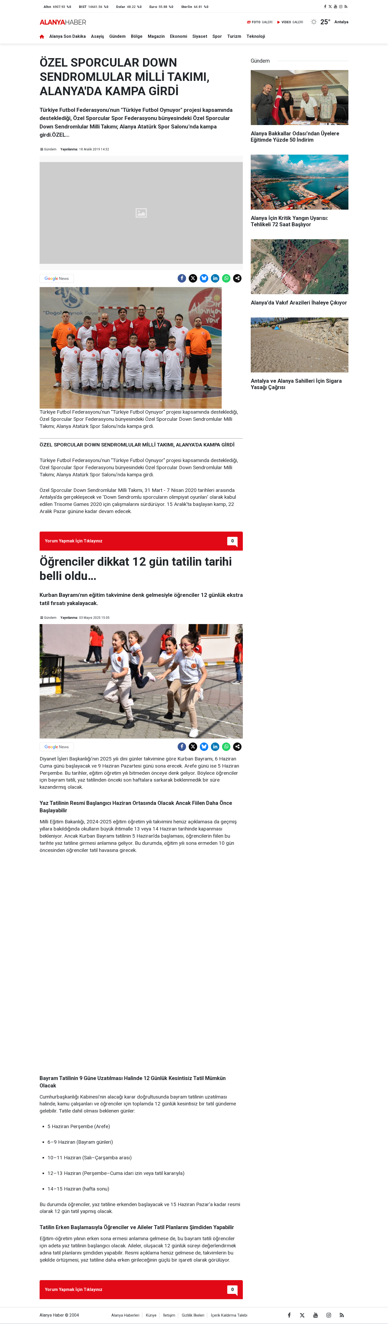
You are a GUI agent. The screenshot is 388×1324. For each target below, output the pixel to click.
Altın (47, 6)
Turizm (234, 36)
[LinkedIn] (215, 278)
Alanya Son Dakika (67, 36)
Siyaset (199, 36)
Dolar (120, 6)
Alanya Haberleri (125, 1315)
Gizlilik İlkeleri (193, 1315)
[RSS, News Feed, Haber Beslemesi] (345, 7)
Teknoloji (256, 36)
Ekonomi (178, 36)
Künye (151, 1315)
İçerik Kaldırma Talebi (229, 1315)
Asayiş (97, 36)
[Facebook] (182, 278)
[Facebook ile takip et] (325, 7)
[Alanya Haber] (63, 22)
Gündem (117, 36)
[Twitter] (193, 278)
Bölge (137, 36)
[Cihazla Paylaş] (237, 278)
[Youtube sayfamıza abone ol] (335, 7)
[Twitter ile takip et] (330, 7)
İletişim (169, 1315)
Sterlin (186, 6)
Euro (153, 6)
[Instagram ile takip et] (340, 7)
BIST (83, 6)
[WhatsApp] (226, 278)
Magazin (156, 36)
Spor (217, 36)
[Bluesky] (204, 278)
